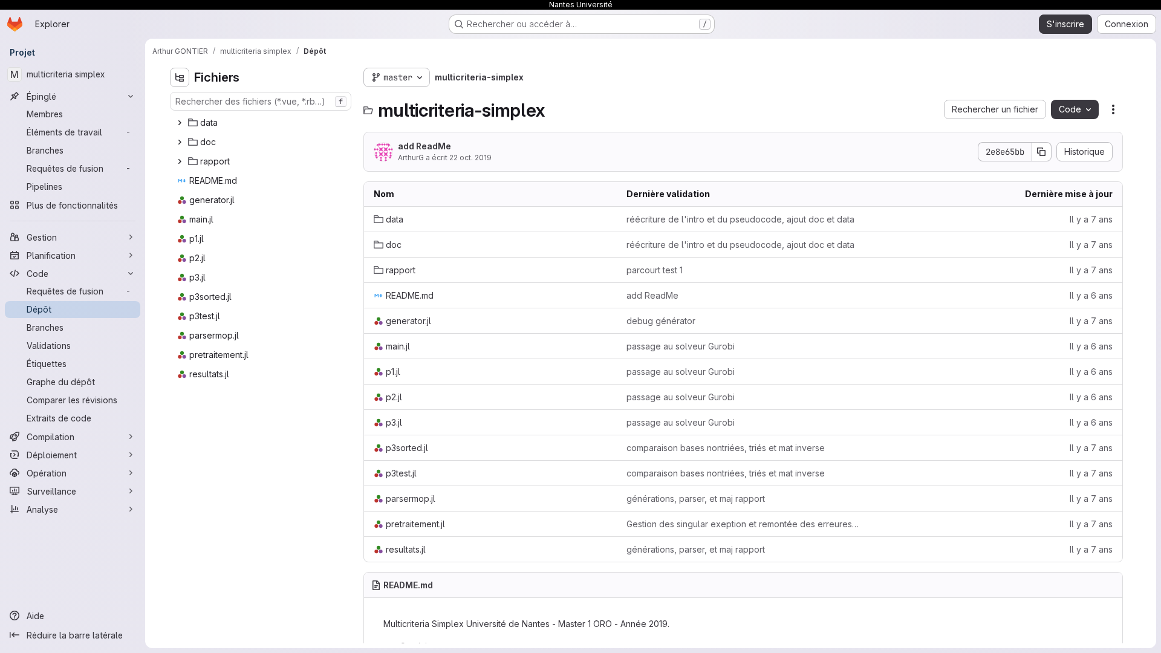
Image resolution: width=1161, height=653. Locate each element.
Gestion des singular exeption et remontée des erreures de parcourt (743, 524)
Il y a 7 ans (1091, 219)
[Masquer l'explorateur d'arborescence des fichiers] (179, 77)
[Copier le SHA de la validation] (1042, 151)
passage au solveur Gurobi (680, 346)
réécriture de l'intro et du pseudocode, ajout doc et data (740, 219)
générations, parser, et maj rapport (695, 498)
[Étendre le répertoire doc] (179, 142)
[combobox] (260, 101)
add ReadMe (424, 146)
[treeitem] (261, 122)
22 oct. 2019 (470, 157)
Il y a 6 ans (1091, 295)
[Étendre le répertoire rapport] (179, 161)
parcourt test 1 (654, 270)
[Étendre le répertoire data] (179, 122)
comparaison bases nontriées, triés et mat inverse (725, 448)
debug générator (660, 321)
